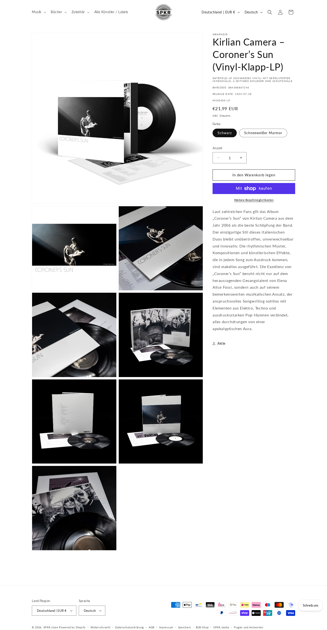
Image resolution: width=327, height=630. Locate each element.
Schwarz (225, 133)
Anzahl (217, 148)
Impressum (166, 627)
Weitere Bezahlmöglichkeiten (254, 200)
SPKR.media (221, 627)
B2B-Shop (202, 627)
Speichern (184, 627)
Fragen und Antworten (248, 627)
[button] (38, 12)
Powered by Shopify (72, 627)
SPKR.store (50, 627)
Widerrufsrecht (100, 627)
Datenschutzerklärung (129, 627)
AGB (151, 627)
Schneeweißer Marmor (263, 133)
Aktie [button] (221, 343)
